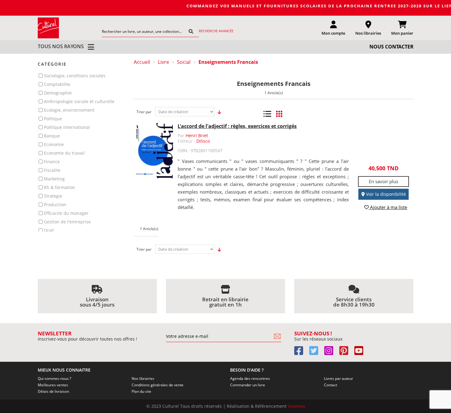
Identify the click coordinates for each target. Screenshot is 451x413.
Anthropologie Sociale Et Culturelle (79, 101)
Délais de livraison (53, 391)
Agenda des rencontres (250, 378)
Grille (279, 114)
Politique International (67, 127)
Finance (52, 161)
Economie (54, 144)
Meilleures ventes (53, 385)
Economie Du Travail (64, 153)
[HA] (48, 28)
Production (55, 204)
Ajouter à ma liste (388, 207)
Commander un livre (247, 385)
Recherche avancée (216, 31)
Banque (52, 136)
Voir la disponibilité (385, 194)
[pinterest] (346, 353)
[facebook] (301, 353)
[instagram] (331, 353)
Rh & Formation (59, 187)
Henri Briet (197, 135)
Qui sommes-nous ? (54, 378)
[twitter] (316, 353)
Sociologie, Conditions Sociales (75, 76)
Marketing (54, 179)
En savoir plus (383, 181)
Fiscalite (52, 170)
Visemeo (296, 406)
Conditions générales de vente (157, 385)
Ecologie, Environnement (69, 110)
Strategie (53, 196)
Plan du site (141, 391)
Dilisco (203, 141)
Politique (53, 119)
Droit (49, 230)
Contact (330, 385)
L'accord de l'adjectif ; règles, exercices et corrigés (237, 126)
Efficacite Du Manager (66, 213)
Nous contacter (391, 46)
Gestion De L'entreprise (67, 222)
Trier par (144, 111)
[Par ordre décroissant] (217, 112)
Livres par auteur (338, 378)
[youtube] (361, 353)
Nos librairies (143, 378)
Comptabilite (57, 84)
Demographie (58, 93)
